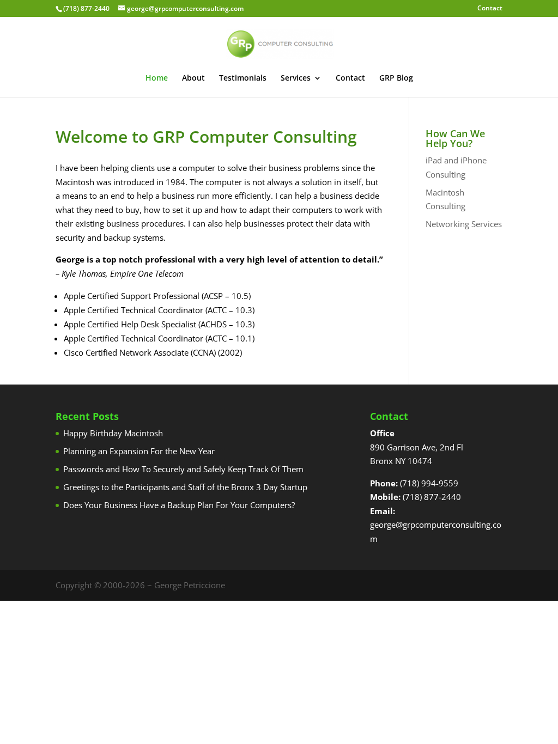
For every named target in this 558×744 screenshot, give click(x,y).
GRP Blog (396, 78)
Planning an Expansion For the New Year (139, 451)
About (193, 78)
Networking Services (464, 223)
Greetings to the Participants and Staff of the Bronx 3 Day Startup (185, 486)
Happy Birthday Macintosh (113, 433)
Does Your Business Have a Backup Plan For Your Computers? (179, 504)
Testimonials (242, 78)
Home (156, 78)
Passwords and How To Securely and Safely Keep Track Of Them (183, 469)
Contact (489, 9)
